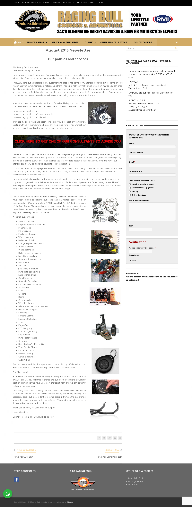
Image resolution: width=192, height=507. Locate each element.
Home (20, 42)
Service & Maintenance (143, 184)
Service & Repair (36, 42)
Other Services (139, 195)
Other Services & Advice (113, 42)
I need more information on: (142, 181)
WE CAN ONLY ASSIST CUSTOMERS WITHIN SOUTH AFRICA (149, 136)
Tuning (89, 42)
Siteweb (70, 502)
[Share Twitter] (104, 438)
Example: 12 (134, 255)
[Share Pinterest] (120, 438)
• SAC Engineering (134, 481)
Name (132, 143)
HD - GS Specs (136, 171)
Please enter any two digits (142, 248)
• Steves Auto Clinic (135, 478)
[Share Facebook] (99, 438)
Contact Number (137, 152)
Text (131, 226)
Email (132, 162)
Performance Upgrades (65, 42)
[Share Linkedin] (115, 438)
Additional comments (139, 201)
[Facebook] (16, 480)
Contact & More (143, 42)
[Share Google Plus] (109, 438)
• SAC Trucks (132, 484)
